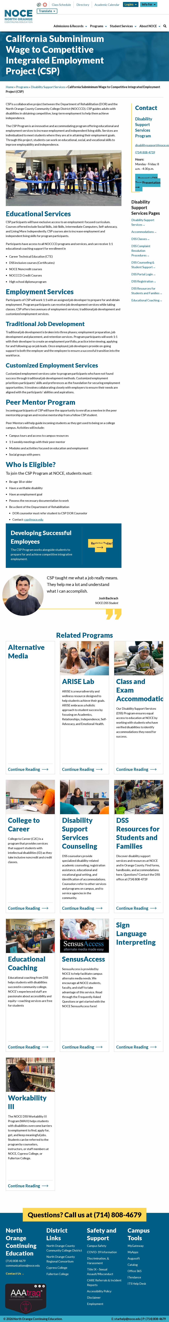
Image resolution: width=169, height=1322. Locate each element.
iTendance (134, 1277)
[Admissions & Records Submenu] (86, 27)
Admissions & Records (69, 26)
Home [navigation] (10, 87)
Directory (82, 4)
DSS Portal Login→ (143, 274)
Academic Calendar (107, 4)
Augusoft (134, 1258)
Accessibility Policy (99, 1291)
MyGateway (40, 4)
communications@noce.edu (23, 1265)
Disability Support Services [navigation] (48, 87)
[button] (40, 4)
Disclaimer (94, 1297)
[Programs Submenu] (106, 27)
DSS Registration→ (143, 281)
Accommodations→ (144, 232)
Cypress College (56, 1267)
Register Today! (102, 543)
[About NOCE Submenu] (159, 27)
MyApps (133, 1252)
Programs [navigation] (22, 87)
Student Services (121, 26)
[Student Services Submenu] (135, 27)
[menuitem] (69, 26)
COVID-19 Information (102, 1252)
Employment (95, 1304)
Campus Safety (96, 1246)
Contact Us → (15, 1273)
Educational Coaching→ (146, 300)
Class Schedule (61, 4)
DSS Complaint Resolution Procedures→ (140, 250)
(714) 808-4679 (117, 1215)
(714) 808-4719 (145, 152)
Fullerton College (57, 1274)
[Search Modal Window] (165, 26)
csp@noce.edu (33, 519)
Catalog (133, 1264)
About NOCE (148, 26)
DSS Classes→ (140, 239)
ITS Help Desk (137, 1283)
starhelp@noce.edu (127, 1319)
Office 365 (134, 1271)
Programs (96, 26)
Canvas (46, 4)
